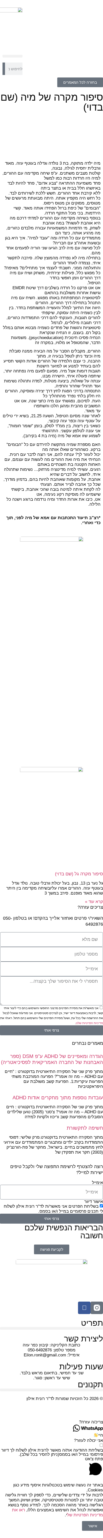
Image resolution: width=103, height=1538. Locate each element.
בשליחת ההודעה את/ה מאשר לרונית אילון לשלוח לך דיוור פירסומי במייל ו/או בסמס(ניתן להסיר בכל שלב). (52, 1452)
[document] (51, 1507)
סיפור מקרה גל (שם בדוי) (79, 873)
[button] (12, 56)
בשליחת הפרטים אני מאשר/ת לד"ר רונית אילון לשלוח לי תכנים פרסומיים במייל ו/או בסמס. (53, 1209)
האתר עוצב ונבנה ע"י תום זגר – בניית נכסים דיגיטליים (55, 1408)
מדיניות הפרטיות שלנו (89, 1023)
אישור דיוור (93, 1201)
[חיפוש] (3, 69)
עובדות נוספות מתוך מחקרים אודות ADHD (57, 1097)
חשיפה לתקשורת (85, 1128)
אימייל (97, 1183)
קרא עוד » (94, 901)
